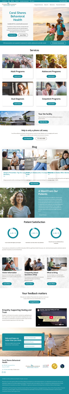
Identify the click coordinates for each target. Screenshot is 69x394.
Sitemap (18, 389)
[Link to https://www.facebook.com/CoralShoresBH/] (3, 372)
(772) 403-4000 (64, 1)
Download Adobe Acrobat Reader (27, 389)
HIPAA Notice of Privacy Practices (9, 387)
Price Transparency (34, 387)
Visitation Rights (12, 389)
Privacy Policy (57, 387)
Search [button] (32, 1)
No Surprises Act (39, 389)
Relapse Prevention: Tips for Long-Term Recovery (17, 173)
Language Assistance (43, 387)
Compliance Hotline (6, 391)
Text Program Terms (15, 391)
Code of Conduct (58, 389)
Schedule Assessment (29, 346)
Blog (4, 176)
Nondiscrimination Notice (23, 387)
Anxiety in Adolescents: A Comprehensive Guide (39, 173)
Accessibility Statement (48, 389)
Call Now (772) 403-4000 (30, 337)
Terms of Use (51, 387)
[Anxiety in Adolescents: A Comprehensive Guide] (40, 159)
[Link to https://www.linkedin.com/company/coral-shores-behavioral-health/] (5, 372)
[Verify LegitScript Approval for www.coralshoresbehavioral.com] (63, 366)
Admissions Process (29, 342)
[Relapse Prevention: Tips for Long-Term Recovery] (17, 159)
